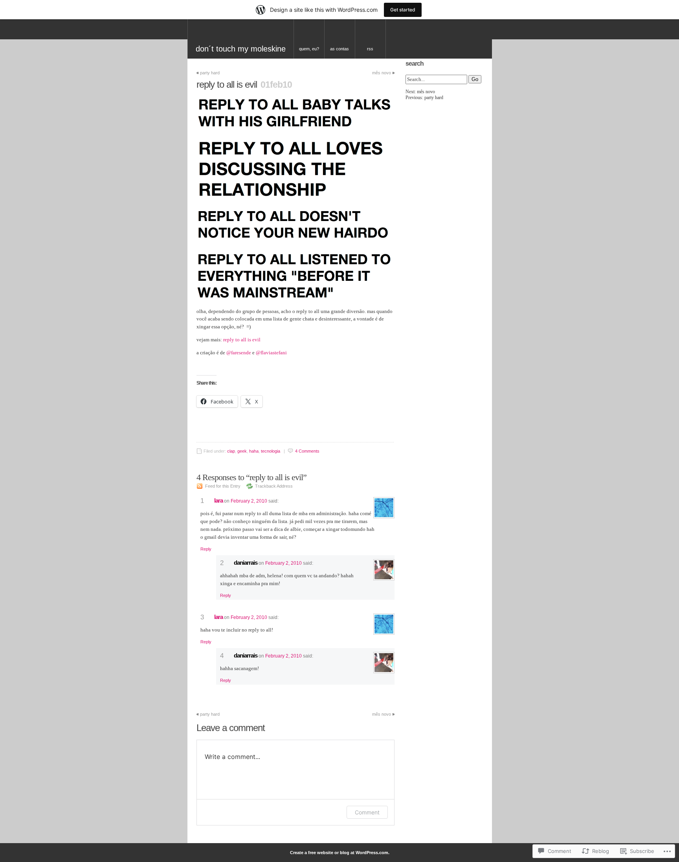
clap (231, 451)
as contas (339, 48)
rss (370, 48)
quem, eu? (309, 48)
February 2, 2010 (249, 501)
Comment (367, 812)
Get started (402, 10)
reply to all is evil (242, 340)
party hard (210, 72)
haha (254, 451)
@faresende (238, 352)
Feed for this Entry (222, 486)
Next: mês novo (420, 91)
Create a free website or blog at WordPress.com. (339, 852)
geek (242, 451)
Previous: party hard (424, 97)
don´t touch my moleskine (241, 48)
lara (218, 500)
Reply (205, 549)
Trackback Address (274, 486)
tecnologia (270, 451)
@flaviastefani (271, 352)
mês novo (381, 72)
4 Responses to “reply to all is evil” (251, 477)
